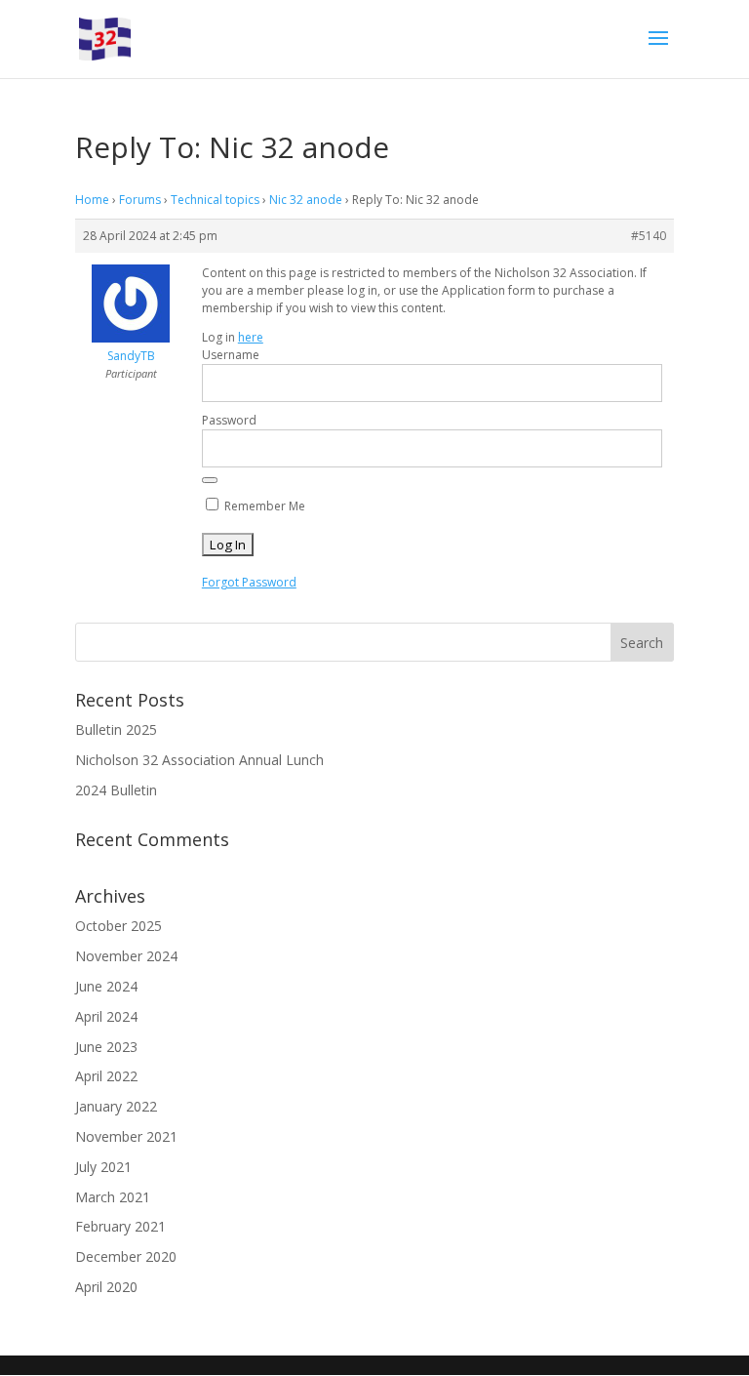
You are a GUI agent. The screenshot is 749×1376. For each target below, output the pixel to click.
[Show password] (209, 480)
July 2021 (103, 1166)
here (250, 337)
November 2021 (126, 1136)
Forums (140, 199)
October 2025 (118, 925)
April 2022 (106, 1076)
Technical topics (215, 199)
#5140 (648, 235)
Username (230, 354)
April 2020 (106, 1286)
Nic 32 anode (305, 199)
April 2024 (106, 1016)
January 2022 (116, 1106)
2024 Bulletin (116, 790)
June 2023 (106, 1046)
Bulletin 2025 (116, 729)
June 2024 (106, 986)
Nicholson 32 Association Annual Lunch (199, 759)
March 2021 (112, 1197)
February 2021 (120, 1226)
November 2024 (126, 956)
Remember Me (263, 506)
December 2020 (126, 1256)
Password (229, 420)
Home (92, 199)
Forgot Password (249, 582)
